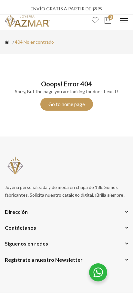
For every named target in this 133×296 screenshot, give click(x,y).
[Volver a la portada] (7, 42)
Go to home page (66, 104)
